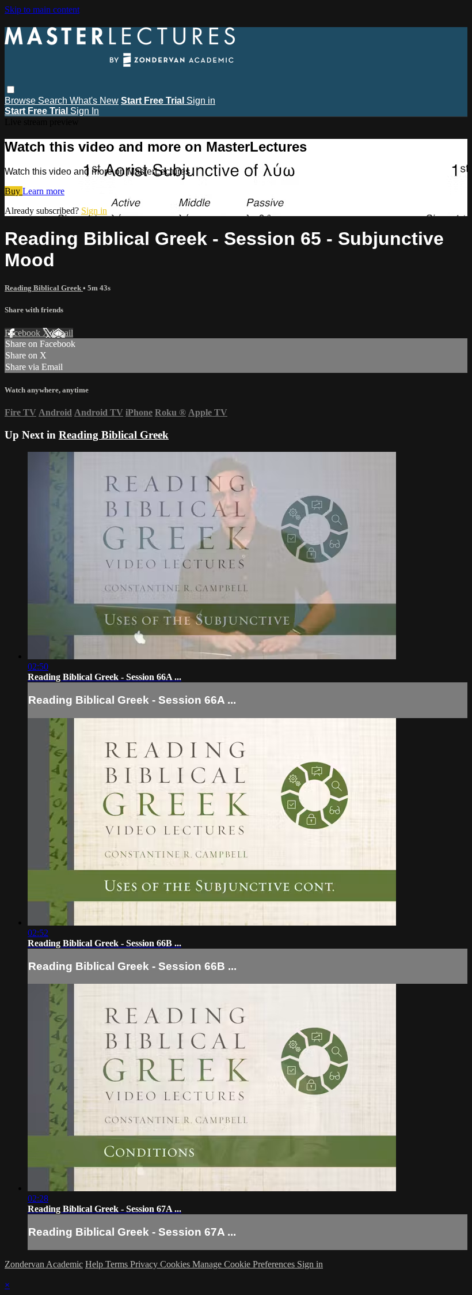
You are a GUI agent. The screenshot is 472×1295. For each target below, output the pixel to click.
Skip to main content (42, 9)
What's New (94, 100)
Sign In (84, 111)
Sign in (200, 100)
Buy (13, 191)
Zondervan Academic (44, 1264)
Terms (117, 1264)
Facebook (24, 333)
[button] (10, 89)
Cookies (176, 1264)
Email (62, 333)
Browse (21, 100)
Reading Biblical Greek (44, 288)
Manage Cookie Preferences (244, 1264)
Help (95, 1264)
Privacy (145, 1264)
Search (54, 100)
